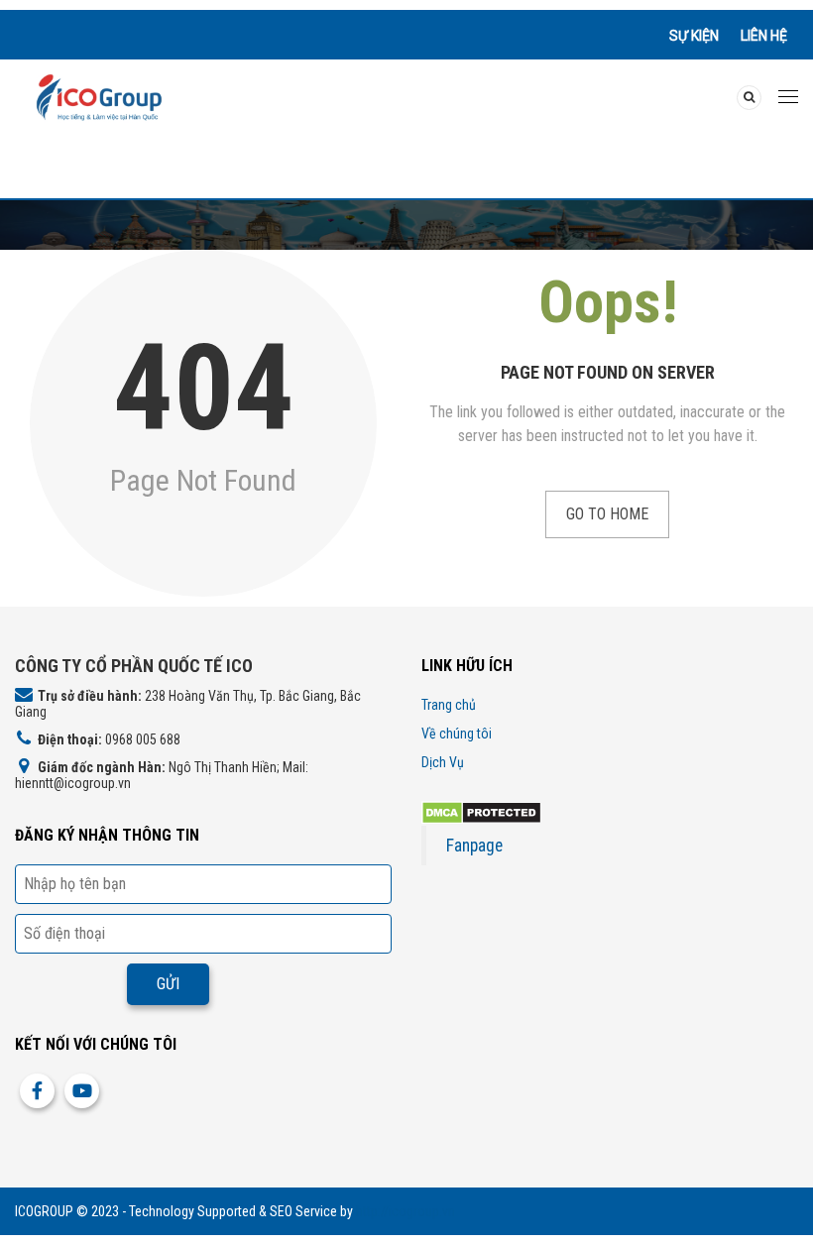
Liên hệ (764, 36)
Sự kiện (694, 36)
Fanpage (474, 845)
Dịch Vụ (442, 762)
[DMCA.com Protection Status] (481, 811)
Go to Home (607, 514)
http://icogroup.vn (405, 1211)
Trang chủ (448, 705)
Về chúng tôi (456, 733)
